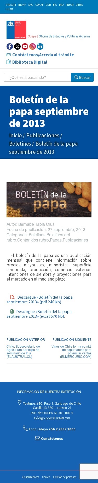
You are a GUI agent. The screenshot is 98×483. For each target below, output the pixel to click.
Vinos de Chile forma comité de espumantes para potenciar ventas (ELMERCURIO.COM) (71, 351)
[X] (17, 46)
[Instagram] (32, 46)
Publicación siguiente (72, 339)
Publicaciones (42, 135)
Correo (46, 477)
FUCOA (9, 9)
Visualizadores (30, 477)
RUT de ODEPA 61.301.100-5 (51, 412)
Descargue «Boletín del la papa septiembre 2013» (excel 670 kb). (39, 314)
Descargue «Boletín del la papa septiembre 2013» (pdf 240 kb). (40, 299)
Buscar (84, 77)
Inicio (15, 135)
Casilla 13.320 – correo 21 (51, 407)
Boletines (20, 143)
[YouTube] (25, 46)
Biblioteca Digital (29, 62)
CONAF (39, 5)
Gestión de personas (64, 477)
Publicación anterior (26, 339)
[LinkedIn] (40, 46)
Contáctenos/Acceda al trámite (43, 55)
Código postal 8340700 (51, 418)
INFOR (69, 5)
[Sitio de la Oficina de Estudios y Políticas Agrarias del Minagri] (49, 30)
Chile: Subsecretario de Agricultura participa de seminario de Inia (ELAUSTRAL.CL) (23, 351)
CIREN (79, 5)
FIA (55, 5)
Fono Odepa (52, 429)
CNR (48, 5)
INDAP (22, 5)
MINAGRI (10, 5)
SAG (30, 5)
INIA (61, 5)
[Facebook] (10, 46)
